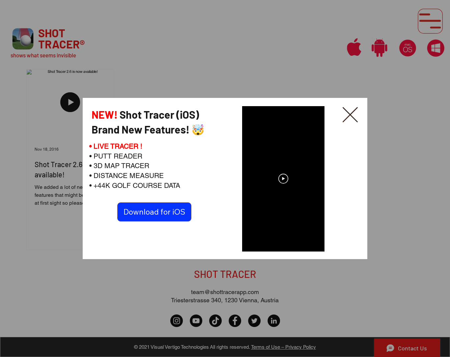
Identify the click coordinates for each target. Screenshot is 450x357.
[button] (350, 115)
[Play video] (283, 179)
